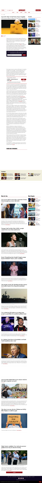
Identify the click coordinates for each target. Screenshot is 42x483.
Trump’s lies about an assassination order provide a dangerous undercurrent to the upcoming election (23, 175)
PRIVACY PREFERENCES (26, 476)
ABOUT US (11, 476)
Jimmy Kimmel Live (21, 276)
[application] (34, 41)
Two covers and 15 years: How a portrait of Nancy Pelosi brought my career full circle (14, 200)
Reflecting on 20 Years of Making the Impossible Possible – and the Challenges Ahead (37, 175)
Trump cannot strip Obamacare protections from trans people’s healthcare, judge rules (38, 211)
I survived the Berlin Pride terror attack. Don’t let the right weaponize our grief (14, 380)
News (17, 12)
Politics (13, 12)
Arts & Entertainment (37, 23)
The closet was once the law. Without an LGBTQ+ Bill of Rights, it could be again (13, 410)
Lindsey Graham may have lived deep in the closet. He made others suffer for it (10, 175)
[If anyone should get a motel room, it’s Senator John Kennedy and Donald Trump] (3, 178)
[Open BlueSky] (9, 10)
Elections (37, 33)
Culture (37, 217)
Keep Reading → (8, 224)
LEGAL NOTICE (33, 476)
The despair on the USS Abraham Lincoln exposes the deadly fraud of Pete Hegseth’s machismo (14, 285)
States (36, 212)
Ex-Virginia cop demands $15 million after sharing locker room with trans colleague (38, 216)
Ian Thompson (5, 35)
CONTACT (8, 476)
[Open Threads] (10, 10)
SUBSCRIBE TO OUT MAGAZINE (3, 10)
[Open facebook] (7, 10)
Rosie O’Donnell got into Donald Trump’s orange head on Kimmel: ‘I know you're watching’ (13, 257)
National (37, 28)
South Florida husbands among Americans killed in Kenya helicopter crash (38, 22)
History (26, 12)
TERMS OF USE (30, 476)
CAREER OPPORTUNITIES (14, 476)
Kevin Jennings (3, 412)
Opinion (29, 12)
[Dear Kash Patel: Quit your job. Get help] (17, 178)
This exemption (22, 96)
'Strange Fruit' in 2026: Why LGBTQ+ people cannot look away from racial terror (12, 229)
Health (21, 12)
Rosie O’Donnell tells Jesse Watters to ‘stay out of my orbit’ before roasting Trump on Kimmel (38, 220)
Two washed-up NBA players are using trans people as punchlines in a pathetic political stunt (13, 313)
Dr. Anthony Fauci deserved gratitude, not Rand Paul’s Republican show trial (13, 340)
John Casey (3, 287)
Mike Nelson (3, 202)
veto (19, 38)
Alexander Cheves (3, 382)
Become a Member (24, 79)
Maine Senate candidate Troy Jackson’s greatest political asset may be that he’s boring (13, 446)
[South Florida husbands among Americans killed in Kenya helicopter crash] (31, 20)
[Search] (34, 10)
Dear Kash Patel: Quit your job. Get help (23, 178)
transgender (20, 101)
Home (2, 14)
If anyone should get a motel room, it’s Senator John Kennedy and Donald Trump (10, 178)
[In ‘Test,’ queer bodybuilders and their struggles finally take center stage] (31, 25)
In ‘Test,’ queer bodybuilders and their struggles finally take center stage (38, 27)
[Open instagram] (12, 10)
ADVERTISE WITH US (18, 476)
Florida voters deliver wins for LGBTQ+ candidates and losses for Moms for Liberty (38, 36)
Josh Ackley (3, 231)
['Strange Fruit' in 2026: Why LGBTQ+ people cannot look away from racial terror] (14, 239)
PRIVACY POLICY (22, 476)
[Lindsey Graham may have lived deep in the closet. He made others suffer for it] (3, 174)
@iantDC (13, 144)
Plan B (20, 44)
